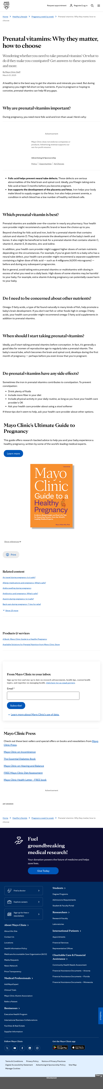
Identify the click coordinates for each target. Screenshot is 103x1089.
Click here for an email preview (60, 683)
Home (5, 16)
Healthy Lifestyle (19, 16)
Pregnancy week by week (43, 16)
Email (11, 688)
